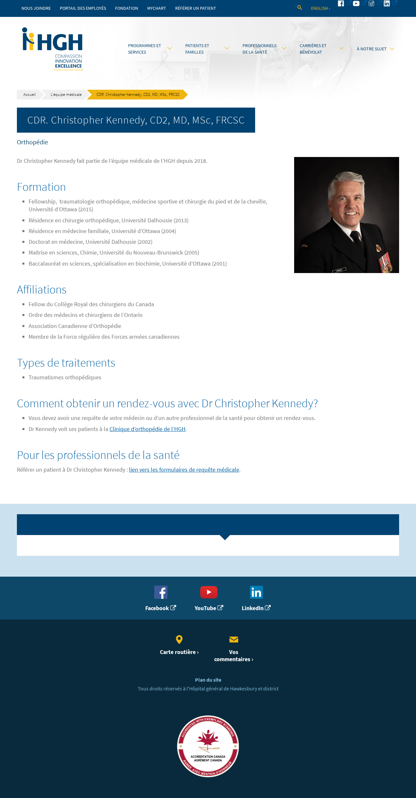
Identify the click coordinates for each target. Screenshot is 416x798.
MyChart (156, 8)
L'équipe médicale (66, 94)
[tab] (208, 524)
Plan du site (208, 679)
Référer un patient (195, 8)
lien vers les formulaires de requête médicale (184, 470)
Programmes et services (144, 48)
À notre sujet (372, 49)
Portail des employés (83, 8)
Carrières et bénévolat (313, 48)
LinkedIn (253, 608)
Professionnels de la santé (259, 48)
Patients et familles (197, 48)
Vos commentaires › (233, 655)
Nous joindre (36, 8)
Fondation (126, 8)
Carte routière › (179, 652)
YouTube (206, 608)
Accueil (29, 94)
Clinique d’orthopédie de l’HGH (148, 429)
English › (320, 8)
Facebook (157, 608)
